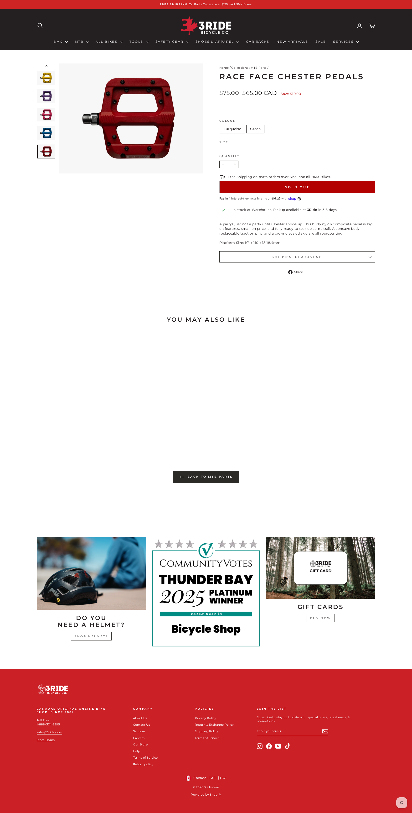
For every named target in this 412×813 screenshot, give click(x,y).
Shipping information (297, 256)
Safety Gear (170, 41)
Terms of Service (145, 757)
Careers (138, 738)
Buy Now (320, 618)
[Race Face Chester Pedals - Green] (80, 430)
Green (255, 129)
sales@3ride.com (49, 732)
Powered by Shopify (206, 794)
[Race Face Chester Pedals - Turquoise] (74, 430)
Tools (137, 41)
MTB (80, 41)
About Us (140, 718)
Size (223, 142)
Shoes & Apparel (216, 41)
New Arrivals (292, 41)
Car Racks (257, 41)
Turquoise (232, 129)
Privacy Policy (205, 718)
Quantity (229, 156)
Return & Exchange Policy (214, 724)
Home (224, 67)
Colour (227, 120)
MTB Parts (258, 67)
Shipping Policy (206, 731)
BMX (58, 41)
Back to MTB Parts (209, 476)
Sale (320, 41)
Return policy (143, 764)
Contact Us (141, 724)
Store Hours (46, 740)
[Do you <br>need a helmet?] (91, 573)
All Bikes (107, 41)
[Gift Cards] (320, 568)
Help (136, 751)
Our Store (140, 744)
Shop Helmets (91, 636)
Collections (239, 67)
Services (344, 41)
